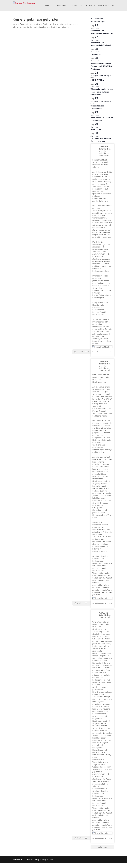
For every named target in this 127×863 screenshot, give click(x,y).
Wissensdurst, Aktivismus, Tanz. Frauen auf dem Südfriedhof (102, 92)
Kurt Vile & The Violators (101, 138)
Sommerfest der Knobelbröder (97, 107)
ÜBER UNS (90, 5)
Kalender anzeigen (98, 141)
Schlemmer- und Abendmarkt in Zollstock (101, 44)
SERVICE (75, 5)
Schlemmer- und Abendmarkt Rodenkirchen (102, 32)
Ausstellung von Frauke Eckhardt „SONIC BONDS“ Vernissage (101, 66)
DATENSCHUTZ (19, 859)
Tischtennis (96, 54)
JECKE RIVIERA (97, 80)
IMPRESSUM (32, 859)
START (47, 5)
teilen (110, 352)
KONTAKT (102, 5)
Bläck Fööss (96, 129)
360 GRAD (61, 5)
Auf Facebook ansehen (99, 352)
